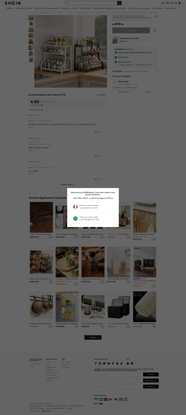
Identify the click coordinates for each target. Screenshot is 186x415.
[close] (117, 189)
